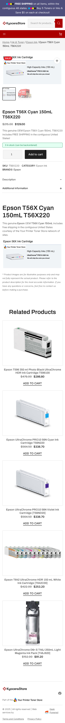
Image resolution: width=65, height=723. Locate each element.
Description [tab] (9, 179)
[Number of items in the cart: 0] (60, 34)
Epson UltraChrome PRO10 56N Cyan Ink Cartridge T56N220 (32, 441)
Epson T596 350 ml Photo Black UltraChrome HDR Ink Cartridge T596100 (32, 371)
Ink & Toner (17, 42)
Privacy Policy (34, 719)
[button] (57, 61)
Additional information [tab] (15, 188)
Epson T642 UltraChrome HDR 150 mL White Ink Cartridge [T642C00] (32, 581)
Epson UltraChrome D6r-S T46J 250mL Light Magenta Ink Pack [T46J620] (32, 651)
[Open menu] (4, 34)
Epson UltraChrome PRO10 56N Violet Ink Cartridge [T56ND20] (32, 511)
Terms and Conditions (13, 719)
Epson (17, 169)
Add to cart (35, 154)
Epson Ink (31, 42)
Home (5, 42)
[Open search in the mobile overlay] (45, 23)
